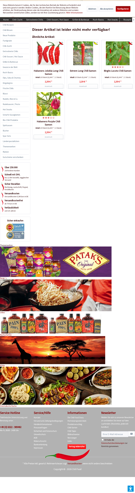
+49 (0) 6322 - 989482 (10, 427)
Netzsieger (72, 438)
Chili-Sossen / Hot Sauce (13, 56)
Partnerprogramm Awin (77, 421)
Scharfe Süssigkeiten (11, 115)
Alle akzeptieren (106, 9)
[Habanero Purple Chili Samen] (48, 104)
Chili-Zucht (7, 46)
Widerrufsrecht (40, 441)
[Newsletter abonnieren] (131, 434)
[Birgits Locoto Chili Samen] (117, 53)
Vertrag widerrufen (77, 446)
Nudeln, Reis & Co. (10, 99)
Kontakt (37, 417)
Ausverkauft (48, 86)
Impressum (38, 448)
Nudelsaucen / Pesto (11, 104)
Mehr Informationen (74, 12)
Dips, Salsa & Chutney (12, 77)
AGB (35, 438)
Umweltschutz (40, 434)
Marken (6, 152)
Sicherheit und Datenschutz (45, 431)
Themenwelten (9, 146)
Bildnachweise (73, 434)
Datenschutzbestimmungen (112, 443)
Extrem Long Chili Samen (83, 70)
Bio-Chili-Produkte (10, 120)
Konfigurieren (123, 9)
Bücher (6, 130)
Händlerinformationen (43, 424)
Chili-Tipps (72, 431)
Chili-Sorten (72, 427)
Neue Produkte (9, 35)
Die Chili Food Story (76, 417)
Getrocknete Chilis (10, 51)
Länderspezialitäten (11, 141)
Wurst (5, 93)
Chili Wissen (8, 30)
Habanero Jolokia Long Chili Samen (48, 72)
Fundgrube (7, 40)
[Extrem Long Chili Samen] (83, 53)
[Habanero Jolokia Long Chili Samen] (48, 53)
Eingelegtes (8, 83)
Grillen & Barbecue (10, 62)
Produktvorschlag (75, 424)
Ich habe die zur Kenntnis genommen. (114, 443)
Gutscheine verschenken (13, 157)
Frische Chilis (8, 88)
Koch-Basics (8, 72)
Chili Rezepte (8, 25)
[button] (131, 489)
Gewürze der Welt (10, 67)
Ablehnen (92, 9)
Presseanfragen (40, 427)
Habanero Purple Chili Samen (48, 123)
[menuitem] (6, 19)
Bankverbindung (40, 444)
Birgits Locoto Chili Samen (117, 70)
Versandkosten (75, 463)
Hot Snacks (7, 109)
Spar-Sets (7, 136)
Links (70, 441)
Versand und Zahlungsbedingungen (48, 421)
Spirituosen (7, 125)
